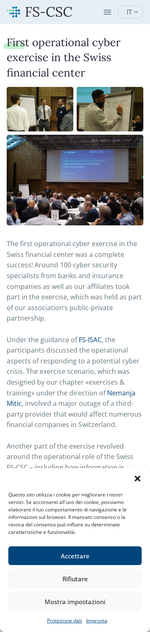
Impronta (97, 620)
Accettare (75, 556)
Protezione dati (64, 620)
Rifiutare (75, 579)
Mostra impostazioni (75, 601)
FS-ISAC (90, 339)
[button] (137, 478)
